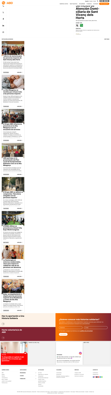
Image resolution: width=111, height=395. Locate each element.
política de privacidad (86, 331)
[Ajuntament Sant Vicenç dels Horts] (78, 34)
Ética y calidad (5, 379)
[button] (28, 373)
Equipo (3, 374)
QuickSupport (61, 393)
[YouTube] (105, 1)
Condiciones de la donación (64, 391)
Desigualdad (40, 376)
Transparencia (5, 377)
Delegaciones (95, 374)
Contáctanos (95, 372)
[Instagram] (102, 1)
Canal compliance (54, 391)
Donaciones (58, 374)
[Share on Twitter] (3, 12)
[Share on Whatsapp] (3, 32)
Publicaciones (4, 382)
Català (94, 1)
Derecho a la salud (79, 30)
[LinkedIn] (107, 1)
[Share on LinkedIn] (3, 25)
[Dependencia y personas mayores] (77, 25)
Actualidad (82, 3)
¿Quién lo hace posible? (6, 381)
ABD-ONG (86, 342)
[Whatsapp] (108, 1)
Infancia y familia (41, 382)
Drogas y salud (41, 379)
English (91, 1)
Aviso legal (72, 391)
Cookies (86, 391)
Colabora (89, 3)
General (39, 384)
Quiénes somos (64, 3)
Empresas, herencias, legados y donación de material (62, 377)
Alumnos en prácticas (79, 376)
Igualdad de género (42, 381)
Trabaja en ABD (78, 372)
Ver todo (40, 372)
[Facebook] (100, 1)
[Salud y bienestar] (81, 25)
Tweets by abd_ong (33, 342)
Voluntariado (40, 386)
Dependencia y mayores (43, 374)
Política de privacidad (80, 391)
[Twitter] (103, 1)
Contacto (95, 3)
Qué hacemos (73, 3)
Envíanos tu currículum (79, 374)
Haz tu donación (104, 3)
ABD (3, 372)
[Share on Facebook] (3, 19)
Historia (3, 376)
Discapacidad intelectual (43, 377)
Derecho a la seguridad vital (88, 30)
